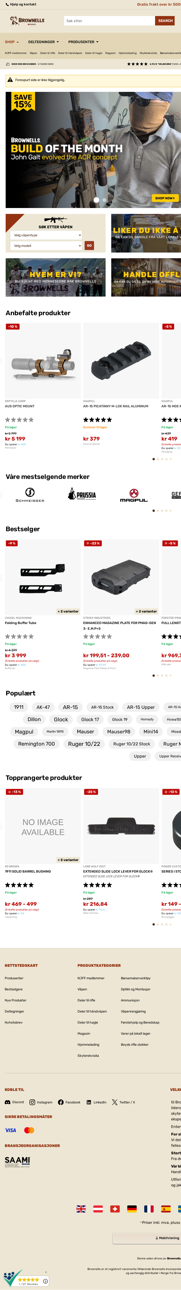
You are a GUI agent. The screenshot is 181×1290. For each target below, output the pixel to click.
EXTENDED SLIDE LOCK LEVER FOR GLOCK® (118, 872)
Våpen (33, 53)
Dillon (34, 719)
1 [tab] (96, 200)
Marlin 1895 (55, 732)
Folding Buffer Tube (20, 623)
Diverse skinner (91, 444)
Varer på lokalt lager (135, 1034)
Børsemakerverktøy (136, 978)
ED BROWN (12, 866)
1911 (18, 707)
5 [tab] (172, 461)
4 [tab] (168, 461)
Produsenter (81, 42)
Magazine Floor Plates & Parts (99, 668)
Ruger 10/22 (84, 744)
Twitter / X (127, 1102)
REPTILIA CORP (15, 401)
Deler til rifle (47, 53)
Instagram (44, 1102)
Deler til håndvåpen (70, 53)
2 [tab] (104, 200)
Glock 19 (120, 719)
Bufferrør (10, 668)
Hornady (147, 719)
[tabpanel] (43, 386)
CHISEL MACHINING (18, 618)
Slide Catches (90, 913)
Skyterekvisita (148, 53)
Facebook (73, 1102)
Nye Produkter (15, 1000)
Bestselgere (14, 989)
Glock (61, 719)
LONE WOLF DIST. (94, 866)
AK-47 (43, 707)
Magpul (24, 731)
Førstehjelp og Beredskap (140, 1023)
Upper (140, 756)
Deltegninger (41, 42)
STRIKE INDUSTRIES (97, 618)
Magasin (110, 53)
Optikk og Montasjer (135, 989)
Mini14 (151, 732)
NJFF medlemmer (16, 53)
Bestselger (23, 529)
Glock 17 (90, 719)
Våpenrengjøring (133, 1011)
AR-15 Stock (102, 707)
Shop (10, 42)
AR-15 (70, 707)
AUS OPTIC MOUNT (19, 406)
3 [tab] (164, 461)
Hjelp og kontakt (22, 4)
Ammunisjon (130, 1000)
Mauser (85, 731)
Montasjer (10, 447)
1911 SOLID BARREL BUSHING (28, 872)
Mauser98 (118, 732)
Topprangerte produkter (44, 778)
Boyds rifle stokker (134, 1045)
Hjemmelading (128, 53)
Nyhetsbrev (14, 1023)
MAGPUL (89, 401)
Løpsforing (11, 917)
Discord (18, 1102)
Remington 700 (36, 744)
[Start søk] (165, 20)
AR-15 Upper (141, 707)
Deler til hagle (93, 53)
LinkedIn (100, 1102)
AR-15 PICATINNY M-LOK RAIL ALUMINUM (115, 406)
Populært (21, 693)
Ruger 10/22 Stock (131, 744)
